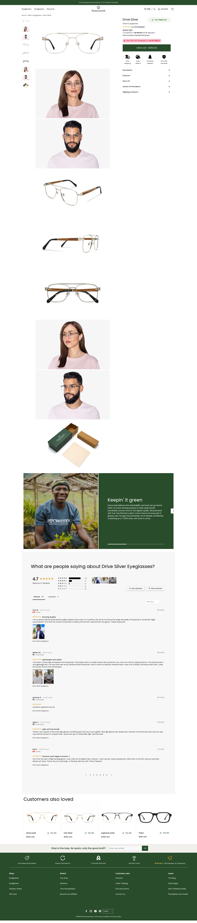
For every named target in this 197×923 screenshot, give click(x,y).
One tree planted (67, 889)
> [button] (111, 775)
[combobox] (107, 911)
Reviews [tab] (37, 597)
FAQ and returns (122, 889)
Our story (64, 878)
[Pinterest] (100, 911)
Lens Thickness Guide (177, 889)
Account (164, 9)
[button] (147, 33)
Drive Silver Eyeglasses (41, 641)
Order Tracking (121, 883)
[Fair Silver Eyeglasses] (79, 817)
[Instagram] (91, 911)
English (106, 911)
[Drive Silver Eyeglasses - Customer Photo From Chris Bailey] (96, 580)
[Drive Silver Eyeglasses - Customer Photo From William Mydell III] (104, 580)
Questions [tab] (52, 597)
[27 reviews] (134, 26)
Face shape (173, 883)
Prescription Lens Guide (178, 894)
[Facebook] (86, 911)
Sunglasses (14, 883)
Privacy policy (116, 917)
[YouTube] (95, 911)
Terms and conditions (102, 917)
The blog (172, 878)
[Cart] (172, 9)
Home (24, 15)
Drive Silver (47, 15)
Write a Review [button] (156, 588)
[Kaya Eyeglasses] (154, 817)
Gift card (13, 894)
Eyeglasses (14, 878)
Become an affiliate (68, 894)
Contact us (120, 894)
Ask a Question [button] (137, 588)
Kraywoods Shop (87, 917)
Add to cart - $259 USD (146, 48)
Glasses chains (15, 889)
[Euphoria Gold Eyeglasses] (117, 817)
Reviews (63, 883)
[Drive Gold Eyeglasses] (42, 817)
